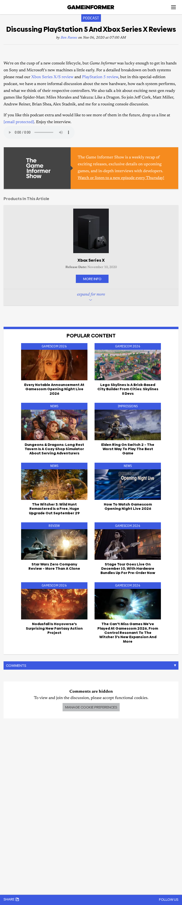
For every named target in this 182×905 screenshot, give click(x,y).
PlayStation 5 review (100, 77)
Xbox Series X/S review (52, 77)
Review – (54, 566)
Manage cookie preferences (91, 707)
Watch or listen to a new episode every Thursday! (121, 178)
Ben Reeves (69, 38)
